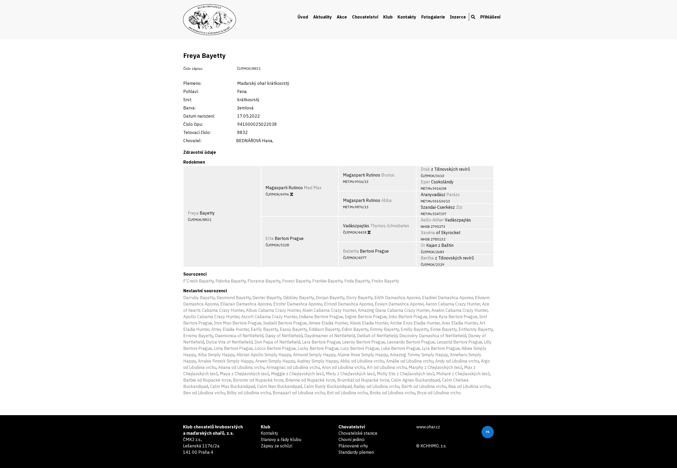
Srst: (187, 99)
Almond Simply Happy (314, 354)
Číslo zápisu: (193, 68)
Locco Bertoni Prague (275, 348)
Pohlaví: (191, 91)
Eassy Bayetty (293, 329)
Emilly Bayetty (414, 329)
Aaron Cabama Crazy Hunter (453, 304)
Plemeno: (192, 83)
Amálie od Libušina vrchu (409, 361)
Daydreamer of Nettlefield (329, 335)
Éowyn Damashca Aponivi (399, 304)
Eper (425, 181)
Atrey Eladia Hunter (230, 329)
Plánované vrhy (353, 445)
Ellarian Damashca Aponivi (245, 304)
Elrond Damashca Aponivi (348, 304)
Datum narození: (199, 116)
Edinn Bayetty (355, 329)
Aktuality (322, 17)
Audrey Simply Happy (317, 361)
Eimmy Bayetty (384, 329)
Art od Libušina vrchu (387, 367)
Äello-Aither (432, 220)
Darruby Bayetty (199, 297)
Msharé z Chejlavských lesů (463, 373)
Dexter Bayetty (267, 297)
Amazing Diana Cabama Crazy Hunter (393, 310)
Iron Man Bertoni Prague (237, 323)
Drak (425, 169)
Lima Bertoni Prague (233, 348)
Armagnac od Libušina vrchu (293, 367)
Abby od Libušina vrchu (362, 361)
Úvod (303, 17)
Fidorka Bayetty (231, 281)
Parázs (453, 194)
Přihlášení (490, 17)
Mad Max (313, 187)
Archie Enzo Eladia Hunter (415, 323)
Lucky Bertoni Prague (318, 348)
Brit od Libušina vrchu (347, 392)
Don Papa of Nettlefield (277, 342)
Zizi (459, 207)
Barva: (189, 107)
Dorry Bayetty (359, 297)
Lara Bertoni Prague (321, 342)
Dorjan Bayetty (330, 297)
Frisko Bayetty (385, 281)
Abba (386, 200)
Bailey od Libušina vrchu (377, 386)
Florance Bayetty (264, 281)
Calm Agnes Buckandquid (415, 380)
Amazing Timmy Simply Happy (419, 354)
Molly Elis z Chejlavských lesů (405, 373)
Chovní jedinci (351, 439)
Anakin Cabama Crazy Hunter (459, 310)
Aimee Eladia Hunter (328, 323)
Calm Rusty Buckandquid (328, 386)
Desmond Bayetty (234, 297)
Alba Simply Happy (216, 354)
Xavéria (428, 232)
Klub (388, 17)
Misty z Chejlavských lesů (350, 373)
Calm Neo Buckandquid (279, 386)
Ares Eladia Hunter (460, 323)
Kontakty (406, 17)
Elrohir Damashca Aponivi (297, 304)
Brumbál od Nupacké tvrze (363, 380)
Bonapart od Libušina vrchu (299, 392)
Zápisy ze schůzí (276, 445)
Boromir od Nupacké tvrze (258, 380)
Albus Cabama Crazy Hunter (273, 310)
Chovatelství (365, 17)
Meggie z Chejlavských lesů (297, 373)
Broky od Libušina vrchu (392, 392)
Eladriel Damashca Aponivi (447, 297)
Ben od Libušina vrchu (204, 392)
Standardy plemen (356, 452)
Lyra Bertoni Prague (441, 348)
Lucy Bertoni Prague (359, 348)
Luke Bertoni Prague (400, 348)
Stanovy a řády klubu (281, 439)
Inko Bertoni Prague (407, 316)
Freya (193, 213)
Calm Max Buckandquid (232, 386)
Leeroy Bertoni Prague (363, 342)
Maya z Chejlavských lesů (244, 373)
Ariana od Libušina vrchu (241, 367)
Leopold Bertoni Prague (459, 342)
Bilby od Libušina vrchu (249, 392)
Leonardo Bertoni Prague (411, 342)
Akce (342, 17)
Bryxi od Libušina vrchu (439, 392)
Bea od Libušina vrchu (469, 386)
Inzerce (458, 17)
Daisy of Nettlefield (284, 335)
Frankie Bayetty (327, 281)
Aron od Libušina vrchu (343, 367)
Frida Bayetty (357, 281)
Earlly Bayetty (264, 329)
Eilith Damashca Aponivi (397, 297)
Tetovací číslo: (197, 132)
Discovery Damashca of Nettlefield (432, 335)
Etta (270, 238)
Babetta (351, 251)
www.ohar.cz (428, 426)
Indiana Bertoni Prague (321, 316)
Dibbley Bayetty (298, 297)
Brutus (387, 175)
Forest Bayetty (296, 281)
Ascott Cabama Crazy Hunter (269, 316)
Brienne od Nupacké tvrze (310, 380)
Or (423, 245)
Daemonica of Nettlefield (239, 335)
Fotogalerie (433, 17)
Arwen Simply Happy (275, 361)
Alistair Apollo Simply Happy (263, 354)
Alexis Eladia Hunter (369, 323)
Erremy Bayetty (198, 335)
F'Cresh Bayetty (198, 281)
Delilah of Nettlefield (377, 335)
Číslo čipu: (193, 124)
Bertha (427, 258)
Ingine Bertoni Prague (366, 316)
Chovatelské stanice (357, 433)
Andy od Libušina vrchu (457, 361)
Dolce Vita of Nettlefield (229, 342)
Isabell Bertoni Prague (285, 323)
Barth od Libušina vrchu (423, 386)
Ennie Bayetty (443, 329)
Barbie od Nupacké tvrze (207, 380)
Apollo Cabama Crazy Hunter (211, 316)
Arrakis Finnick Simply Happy (225, 361)
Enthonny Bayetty (476, 329)
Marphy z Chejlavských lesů (435, 367)
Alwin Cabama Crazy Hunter (329, 310)
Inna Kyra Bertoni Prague (453, 316)
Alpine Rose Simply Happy (362, 354)
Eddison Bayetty (324, 329)
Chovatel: (192, 140)
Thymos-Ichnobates (389, 225)
